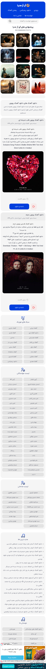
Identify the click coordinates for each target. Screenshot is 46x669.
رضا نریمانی (12, 512)
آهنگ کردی (12, 333)
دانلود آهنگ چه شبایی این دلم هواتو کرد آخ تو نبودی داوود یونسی (22, 557)
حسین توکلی (33, 436)
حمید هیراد (33, 446)
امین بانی (12, 403)
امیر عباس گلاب (33, 398)
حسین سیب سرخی (12, 507)
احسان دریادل (12, 384)
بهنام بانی (34, 422)
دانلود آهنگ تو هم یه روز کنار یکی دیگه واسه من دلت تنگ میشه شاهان (22, 572)
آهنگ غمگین (33, 357)
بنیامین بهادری (12, 417)
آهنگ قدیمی (12, 357)
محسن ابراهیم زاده (33, 470)
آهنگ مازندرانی (33, 338)
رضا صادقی (12, 455)
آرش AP (12, 379)
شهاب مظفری (34, 451)
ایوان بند (12, 408)
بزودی (36, 10)
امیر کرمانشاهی (33, 516)
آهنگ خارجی (12, 328)
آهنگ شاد (34, 352)
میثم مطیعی (12, 502)
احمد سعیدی (12, 389)
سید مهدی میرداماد (12, 497)
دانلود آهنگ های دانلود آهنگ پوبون (23, 103)
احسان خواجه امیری (34, 384)
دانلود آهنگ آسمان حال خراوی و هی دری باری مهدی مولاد (23, 604)
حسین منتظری (12, 436)
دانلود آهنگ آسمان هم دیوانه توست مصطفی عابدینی (24, 544)
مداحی (12, 338)
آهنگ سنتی (12, 347)
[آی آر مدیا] (23, 5)
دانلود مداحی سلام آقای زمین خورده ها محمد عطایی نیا (24, 589)
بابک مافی (34, 417)
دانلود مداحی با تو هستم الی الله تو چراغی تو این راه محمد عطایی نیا (23, 584)
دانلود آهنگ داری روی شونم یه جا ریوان (29, 563)
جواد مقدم (12, 516)
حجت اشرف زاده (12, 432)
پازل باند (12, 422)
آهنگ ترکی (34, 347)
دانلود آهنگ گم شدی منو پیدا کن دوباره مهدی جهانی (24, 608)
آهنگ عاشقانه (12, 352)
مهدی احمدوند (12, 470)
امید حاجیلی (12, 398)
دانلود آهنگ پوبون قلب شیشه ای (31, 120)
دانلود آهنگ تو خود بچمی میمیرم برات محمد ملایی (25, 551)
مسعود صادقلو (33, 465)
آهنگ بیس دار (12, 342)
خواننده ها (29, 16)
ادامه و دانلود (19, 207)
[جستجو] (10, 21)
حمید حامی (33, 441)
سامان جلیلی (12, 446)
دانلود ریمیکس (25, 10)
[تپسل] (1, 662)
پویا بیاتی (34, 427)
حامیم (34, 432)
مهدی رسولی (34, 512)
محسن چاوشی (12, 460)
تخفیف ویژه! (12, 658)
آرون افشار (33, 379)
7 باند (33, 474)
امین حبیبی (33, 408)
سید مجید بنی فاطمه (33, 507)
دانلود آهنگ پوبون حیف (35, 215)
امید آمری (12, 394)
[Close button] (44, 644)
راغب (33, 455)
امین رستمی (33, 413)
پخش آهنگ (12, 10)
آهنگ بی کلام (34, 342)
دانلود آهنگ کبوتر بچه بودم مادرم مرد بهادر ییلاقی (25, 548)
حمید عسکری (12, 441)
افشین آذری (33, 394)
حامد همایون (12, 427)
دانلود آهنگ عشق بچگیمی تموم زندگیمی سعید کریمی (24, 600)
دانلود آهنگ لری (33, 333)
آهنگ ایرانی (33, 328)
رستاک (12, 451)
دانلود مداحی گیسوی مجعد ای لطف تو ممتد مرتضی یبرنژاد (23, 578)
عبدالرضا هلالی (33, 502)
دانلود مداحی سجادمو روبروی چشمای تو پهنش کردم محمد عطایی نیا (23, 595)
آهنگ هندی (33, 361)
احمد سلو (33, 389)
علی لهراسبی (33, 460)
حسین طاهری (12, 493)
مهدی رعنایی (12, 521)
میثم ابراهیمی (12, 465)
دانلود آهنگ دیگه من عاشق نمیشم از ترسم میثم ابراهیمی (23, 612)
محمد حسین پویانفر (33, 497)
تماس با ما (17, 16)
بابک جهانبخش (12, 413)
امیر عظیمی (33, 403)
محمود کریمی (34, 493)
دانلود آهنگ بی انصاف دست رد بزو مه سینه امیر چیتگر (24, 567)
